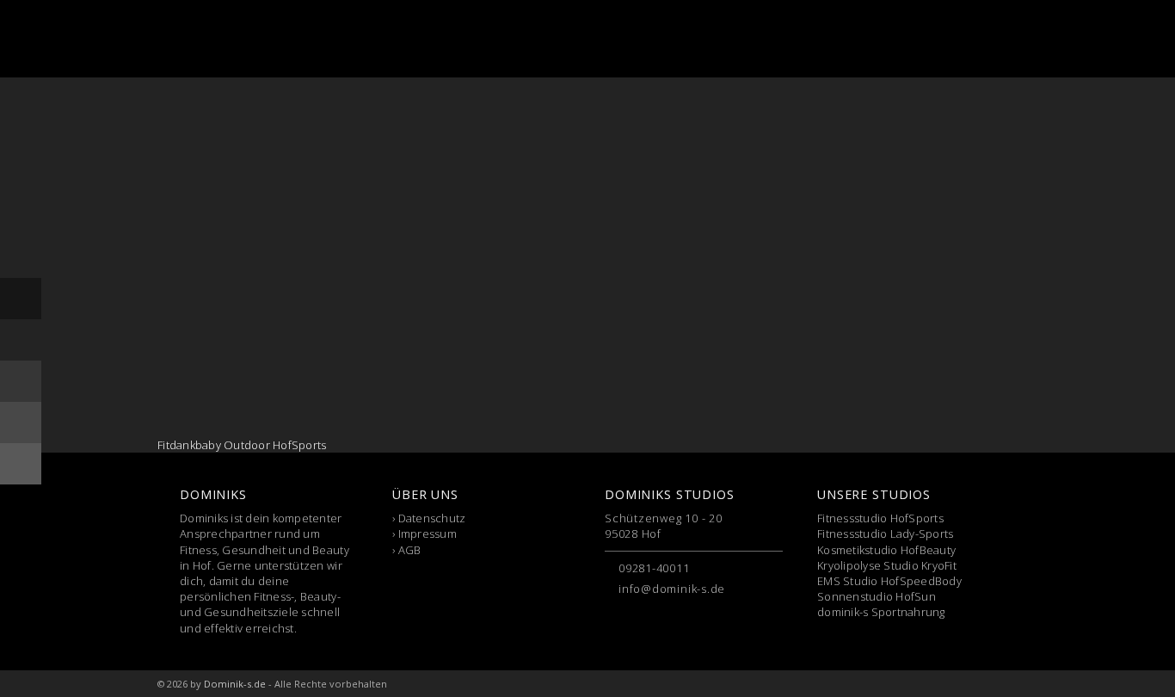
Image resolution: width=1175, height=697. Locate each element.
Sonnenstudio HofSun (876, 596)
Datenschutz (432, 518)
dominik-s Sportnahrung (881, 612)
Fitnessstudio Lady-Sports (885, 533)
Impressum (427, 533)
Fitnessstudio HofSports (880, 518)
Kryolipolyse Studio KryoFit (887, 565)
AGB (409, 550)
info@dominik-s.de (671, 588)
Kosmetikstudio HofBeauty (886, 550)
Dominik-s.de (235, 683)
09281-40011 (654, 568)
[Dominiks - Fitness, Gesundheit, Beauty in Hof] (246, 38)
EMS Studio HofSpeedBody (889, 581)
